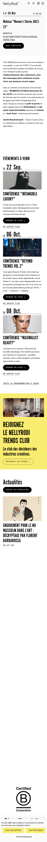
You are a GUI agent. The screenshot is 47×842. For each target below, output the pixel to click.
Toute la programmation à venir (21, 383)
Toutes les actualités (17, 490)
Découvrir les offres (16, 461)
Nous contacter (13, 45)
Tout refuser (35, 830)
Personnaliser (24, 837)
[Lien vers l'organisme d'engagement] (23, 813)
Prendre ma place (14, 220)
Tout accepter (13, 830)
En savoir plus (11, 227)
